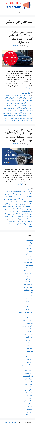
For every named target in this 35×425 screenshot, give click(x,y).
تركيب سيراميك (28, 270)
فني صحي (30, 359)
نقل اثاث (30, 406)
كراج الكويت (26, 189)
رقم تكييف (30, 323)
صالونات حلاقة (28, 334)
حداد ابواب (29, 298)
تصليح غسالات (28, 290)
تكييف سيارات (28, 292)
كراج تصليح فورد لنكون (26, 115)
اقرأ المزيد (28, 88)
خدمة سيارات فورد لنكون (20, 105)
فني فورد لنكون (17, 110)
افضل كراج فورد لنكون (11, 98)
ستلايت (30, 329)
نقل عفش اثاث (28, 412)
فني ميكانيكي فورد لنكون (25, 206)
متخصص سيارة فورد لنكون (25, 221)
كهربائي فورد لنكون (16, 118)
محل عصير (29, 381)
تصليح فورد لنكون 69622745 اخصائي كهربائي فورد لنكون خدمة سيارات (21, 37)
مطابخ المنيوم (28, 390)
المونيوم (30, 251)
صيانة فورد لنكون (28, 110)
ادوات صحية (29, 240)
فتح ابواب (30, 342)
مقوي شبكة (29, 395)
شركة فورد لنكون (9, 204)
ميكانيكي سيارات (17, 224)
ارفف (31, 243)
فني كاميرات (29, 362)
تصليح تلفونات (28, 279)
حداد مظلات (29, 315)
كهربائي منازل (29, 378)
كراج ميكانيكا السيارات (17, 214)
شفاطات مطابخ (28, 331)
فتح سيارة (30, 345)
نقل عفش (30, 409)
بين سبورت (29, 259)
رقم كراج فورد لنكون (22, 108)
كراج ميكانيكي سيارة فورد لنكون (19, 216)
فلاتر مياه (30, 348)
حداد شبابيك (29, 309)
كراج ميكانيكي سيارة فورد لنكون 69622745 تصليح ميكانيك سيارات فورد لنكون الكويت (19, 135)
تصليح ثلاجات (29, 281)
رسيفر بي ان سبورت (27, 320)
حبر (32, 295)
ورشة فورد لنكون (8, 120)
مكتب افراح (29, 398)
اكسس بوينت (29, 248)
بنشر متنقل (14, 100)
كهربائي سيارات (28, 376)
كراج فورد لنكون (28, 118)
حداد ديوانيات (29, 306)
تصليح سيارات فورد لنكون (17, 199)
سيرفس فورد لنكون (10, 108)
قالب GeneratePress (10, 422)
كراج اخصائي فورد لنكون (10, 113)
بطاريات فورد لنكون (22, 194)
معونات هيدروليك (28, 224)
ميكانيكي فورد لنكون (19, 120)
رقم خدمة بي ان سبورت (25, 326)
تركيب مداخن (29, 273)
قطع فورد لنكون (23, 113)
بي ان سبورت (29, 256)
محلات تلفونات (28, 384)
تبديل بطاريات (28, 262)
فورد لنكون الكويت (12, 206)
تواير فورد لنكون (11, 103)
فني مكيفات (29, 367)
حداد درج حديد (28, 304)
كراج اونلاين (11, 209)
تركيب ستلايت (28, 267)
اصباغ (31, 245)
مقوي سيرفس (28, 392)
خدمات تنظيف (28, 317)
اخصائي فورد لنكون (24, 95)
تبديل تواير (29, 265)
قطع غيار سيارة (20, 209)
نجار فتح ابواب (28, 403)
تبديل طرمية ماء (13, 196)
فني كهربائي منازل (27, 365)
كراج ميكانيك (7, 211)
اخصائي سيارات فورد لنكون (22, 191)
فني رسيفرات (29, 353)
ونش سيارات (29, 415)
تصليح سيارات (26, 93)
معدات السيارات (11, 221)
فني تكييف (30, 351)
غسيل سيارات (28, 340)
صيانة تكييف (29, 337)
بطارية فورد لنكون (27, 100)
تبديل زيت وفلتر (23, 196)
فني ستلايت (29, 356)
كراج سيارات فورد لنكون (11, 115)
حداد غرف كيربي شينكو (26, 312)
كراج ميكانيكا (29, 214)
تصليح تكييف (29, 276)
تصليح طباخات (28, 287)
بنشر (19, 100)
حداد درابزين (29, 301)
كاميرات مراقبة (28, 370)
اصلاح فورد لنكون (23, 98)
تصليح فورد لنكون (22, 103)
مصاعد (31, 387)
